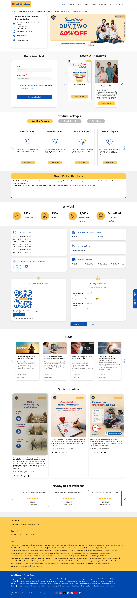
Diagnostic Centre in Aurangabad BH (100, 579)
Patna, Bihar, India (18, 268)
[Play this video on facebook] (30, 425)
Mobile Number (22, 75)
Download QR (19, 314)
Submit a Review (79, 324)
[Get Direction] (26, 267)
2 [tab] (91, 45)
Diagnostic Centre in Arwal (56, 579)
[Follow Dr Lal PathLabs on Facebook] (57, 592)
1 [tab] (89, 45)
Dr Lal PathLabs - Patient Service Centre (32, 493)
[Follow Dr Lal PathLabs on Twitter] (64, 592)
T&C (21, 88)
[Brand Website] (80, 592)
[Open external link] (135, 308)
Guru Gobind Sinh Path (35, 524)
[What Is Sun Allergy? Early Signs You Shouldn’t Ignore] (82, 348)
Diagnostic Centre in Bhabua (68, 581)
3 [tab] (93, 45)
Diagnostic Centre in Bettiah (48, 581)
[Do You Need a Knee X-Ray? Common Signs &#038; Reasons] (55, 348)
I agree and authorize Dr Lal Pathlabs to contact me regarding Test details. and (36, 86)
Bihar (75, 236)
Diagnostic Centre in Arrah (38, 579)
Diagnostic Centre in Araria (19, 579)
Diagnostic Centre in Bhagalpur (88, 581)
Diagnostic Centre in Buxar (70, 583)
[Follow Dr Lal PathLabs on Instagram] (72, 592)
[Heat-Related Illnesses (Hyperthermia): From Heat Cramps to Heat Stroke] (109, 348)
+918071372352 (22, 36)
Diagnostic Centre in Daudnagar (69, 586)
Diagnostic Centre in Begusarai (28, 581)
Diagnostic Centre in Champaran (90, 583)
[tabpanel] (88, 31)
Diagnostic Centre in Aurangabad (77, 579)
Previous (65, 84)
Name (19, 66)
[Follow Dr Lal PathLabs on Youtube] (76, 592)
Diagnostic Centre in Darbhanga (47, 586)
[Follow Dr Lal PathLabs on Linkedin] (68, 592)
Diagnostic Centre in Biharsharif (28, 583)
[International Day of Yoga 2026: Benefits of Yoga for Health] (27, 348)
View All (91, 324)
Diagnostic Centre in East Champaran (92, 586)
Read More (21, 378)
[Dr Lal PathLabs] (21, 4)
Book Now (27, 162)
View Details (79, 97)
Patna (101, 236)
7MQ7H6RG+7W (18, 265)
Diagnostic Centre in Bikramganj (50, 583)
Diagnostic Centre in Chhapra (27, 586)
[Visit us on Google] (60, 592)
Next (121, 84)
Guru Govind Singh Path (18, 524)
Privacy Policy (30, 88)
